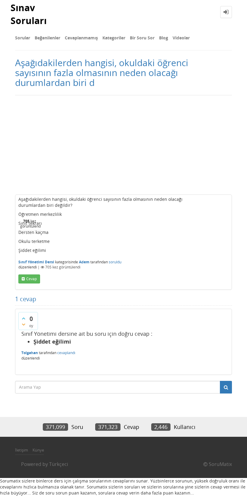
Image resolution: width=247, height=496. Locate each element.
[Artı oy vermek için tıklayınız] (23, 318)
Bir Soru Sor (142, 38)
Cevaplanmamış (81, 38)
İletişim (21, 450)
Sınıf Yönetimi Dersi (36, 262)
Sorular (22, 38)
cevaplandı (66, 352)
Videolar (181, 38)
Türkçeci (58, 464)
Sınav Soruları (29, 14)
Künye (38, 450)
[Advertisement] (123, 143)
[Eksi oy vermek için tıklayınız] (23, 324)
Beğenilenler (47, 38)
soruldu (115, 262)
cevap (31, 278)
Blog (163, 38)
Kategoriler (113, 38)
